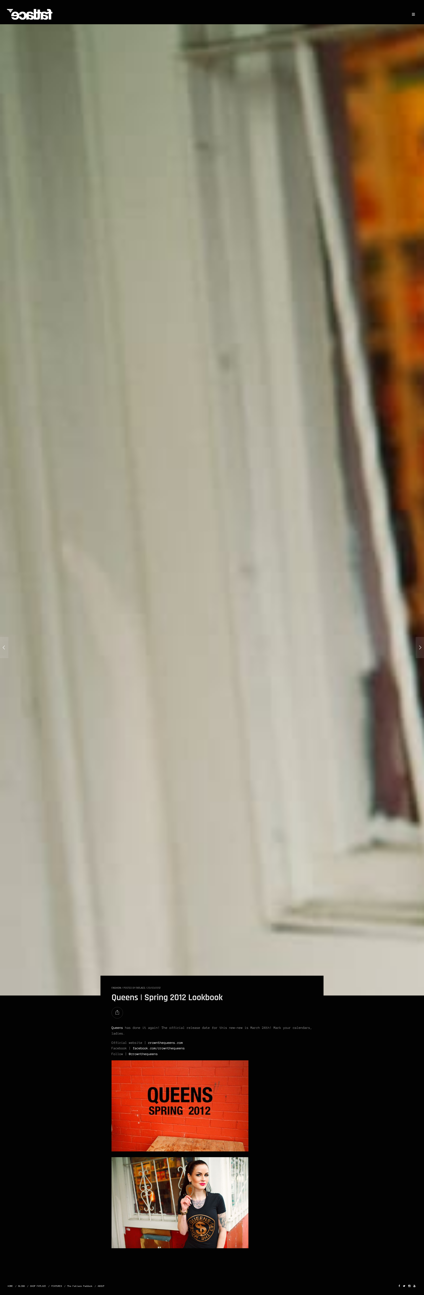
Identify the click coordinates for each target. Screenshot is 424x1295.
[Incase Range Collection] (4, 647)
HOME (10, 1286)
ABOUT (101, 1286)
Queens (117, 1027)
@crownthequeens (143, 1054)
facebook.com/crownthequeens (159, 1048)
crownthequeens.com (165, 1042)
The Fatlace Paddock (80, 1286)
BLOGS (21, 1286)
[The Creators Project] (420, 647)
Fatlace (140, 988)
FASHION (116, 988)
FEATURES (56, 1286)
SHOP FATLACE (38, 1286)
